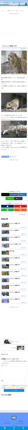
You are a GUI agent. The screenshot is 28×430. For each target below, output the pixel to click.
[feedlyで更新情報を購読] (7, 209)
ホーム (7, 421)
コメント (4, 365)
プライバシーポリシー (21, 423)
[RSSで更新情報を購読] (20, 209)
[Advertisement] (14, 29)
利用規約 (21, 421)
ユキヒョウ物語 (6, 156)
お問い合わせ (7, 423)
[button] (18, 198)
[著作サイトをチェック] (7, 206)
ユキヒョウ (13, 156)
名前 (2, 380)
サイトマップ (14, 425)
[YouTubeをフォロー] (20, 206)
